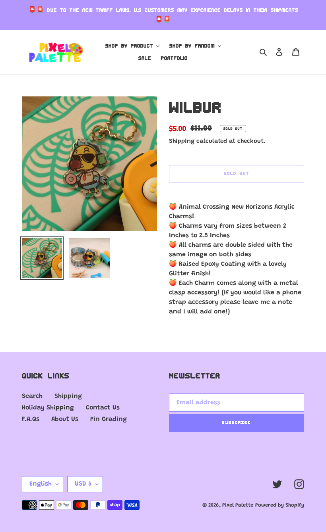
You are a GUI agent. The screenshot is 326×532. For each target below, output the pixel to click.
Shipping (181, 141)
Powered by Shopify (279, 505)
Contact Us (103, 408)
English (40, 484)
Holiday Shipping (48, 408)
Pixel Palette (237, 505)
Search (32, 396)
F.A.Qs (30, 419)
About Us (64, 419)
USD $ (83, 484)
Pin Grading (108, 419)
